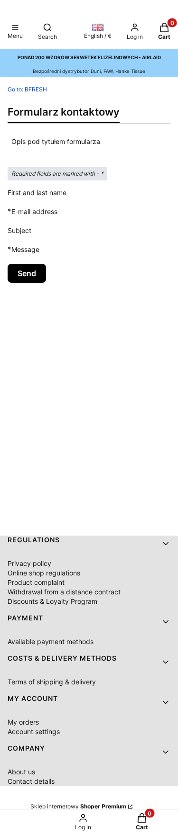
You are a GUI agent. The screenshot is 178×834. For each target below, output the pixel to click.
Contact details (31, 781)
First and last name (37, 192)
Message (25, 249)
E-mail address (34, 211)
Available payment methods (51, 641)
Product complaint (36, 582)
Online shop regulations (44, 573)
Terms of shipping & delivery (52, 682)
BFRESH (27, 89)
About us (21, 772)
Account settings (34, 731)
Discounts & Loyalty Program (52, 601)
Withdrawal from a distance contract (64, 592)
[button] (15, 32)
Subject (19, 230)
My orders (23, 722)
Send (27, 273)
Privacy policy (29, 563)
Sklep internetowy (78, 806)
